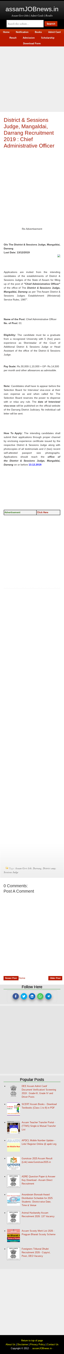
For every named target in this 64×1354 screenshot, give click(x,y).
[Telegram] (48, 996)
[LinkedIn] (32, 996)
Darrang (37, 868)
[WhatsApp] (40, 996)
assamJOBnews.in (32, 9)
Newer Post (11, 978)
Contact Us (52, 1344)
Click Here (42, 512)
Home (21, 978)
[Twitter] (24, 996)
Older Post (55, 978)
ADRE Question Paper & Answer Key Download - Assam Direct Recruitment (38, 1180)
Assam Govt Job (23, 868)
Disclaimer (22, 1344)
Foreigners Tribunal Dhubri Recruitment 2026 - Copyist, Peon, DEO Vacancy (36, 1252)
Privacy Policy (37, 1344)
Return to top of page (32, 1340)
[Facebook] (16, 996)
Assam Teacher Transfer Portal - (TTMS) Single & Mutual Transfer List (39, 1126)
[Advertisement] (32, 78)
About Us (10, 1344)
